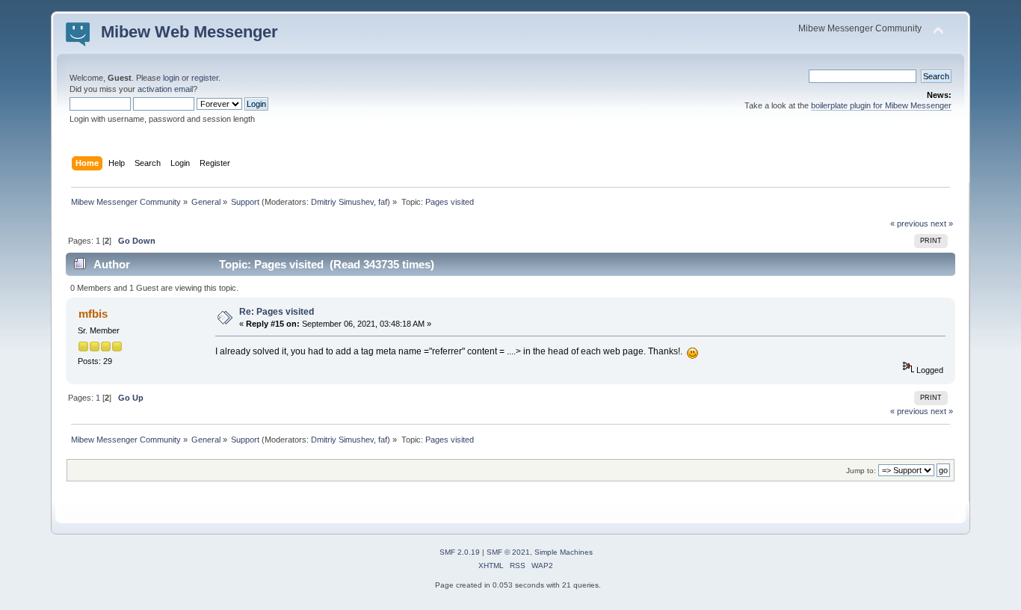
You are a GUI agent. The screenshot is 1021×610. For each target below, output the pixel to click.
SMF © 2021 (508, 552)
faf (382, 201)
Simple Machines (563, 552)
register (204, 77)
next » (942, 223)
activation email (165, 88)
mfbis (93, 313)
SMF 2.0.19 (459, 552)
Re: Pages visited (276, 311)
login (171, 77)
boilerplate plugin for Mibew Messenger (881, 105)
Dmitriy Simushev (342, 201)
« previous (909, 223)
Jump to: (861, 470)
